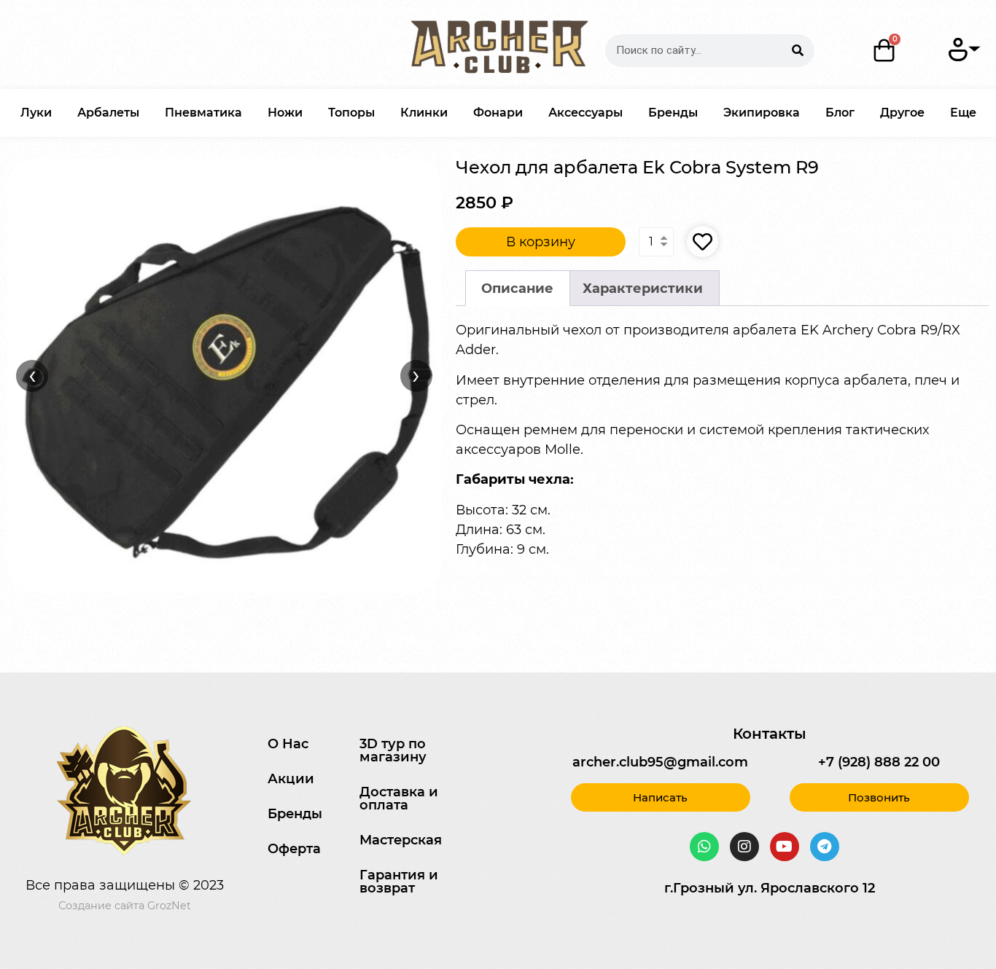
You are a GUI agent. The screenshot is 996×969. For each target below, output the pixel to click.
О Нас (288, 744)
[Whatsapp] (704, 846)
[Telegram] (824, 846)
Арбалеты (108, 112)
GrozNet (169, 905)
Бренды (673, 112)
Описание (517, 288)
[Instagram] (744, 846)
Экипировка (761, 112)
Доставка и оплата (398, 798)
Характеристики (643, 288)
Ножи (285, 112)
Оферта (294, 849)
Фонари (498, 112)
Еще (963, 112)
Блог (840, 112)
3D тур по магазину (393, 750)
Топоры (351, 112)
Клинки (424, 112)
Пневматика (203, 112)
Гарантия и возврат (398, 881)
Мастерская (400, 840)
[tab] (517, 288)
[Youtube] (784, 846)
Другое (902, 112)
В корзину (540, 242)
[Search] (798, 50)
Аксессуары (585, 112)
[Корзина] (885, 50)
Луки (36, 112)
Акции (291, 779)
